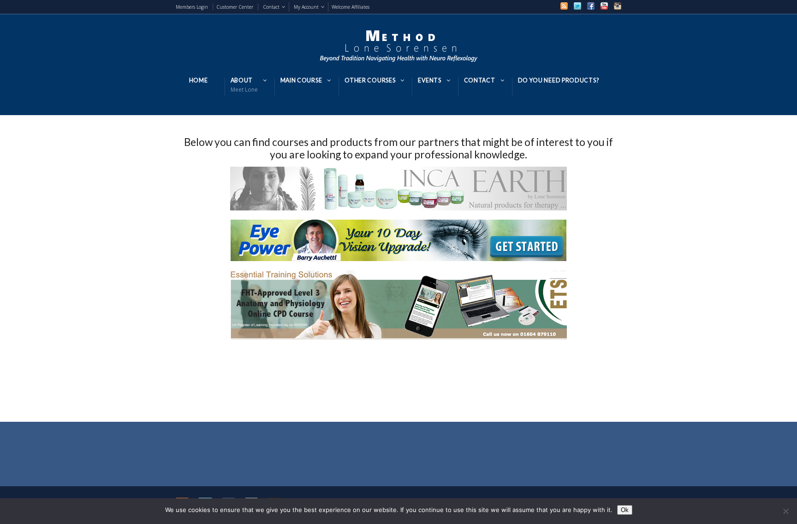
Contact (271, 7)
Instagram (617, 6)
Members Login (192, 7)
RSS (564, 6)
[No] (785, 511)
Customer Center (234, 7)
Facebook (591, 6)
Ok (625, 510)
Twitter (577, 6)
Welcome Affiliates (350, 7)
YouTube (604, 6)
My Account (306, 7)
